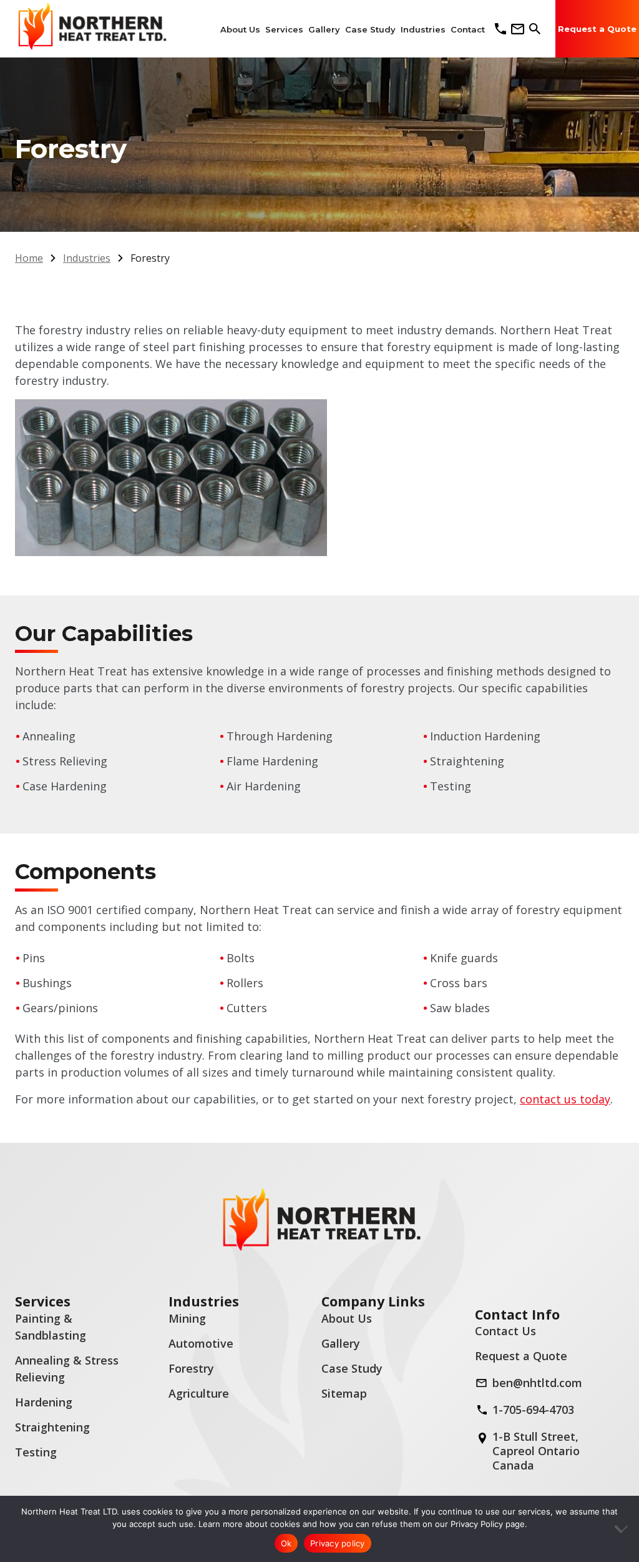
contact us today (565, 1099)
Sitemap (344, 1393)
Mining (187, 1318)
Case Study (352, 1368)
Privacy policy (337, 1543)
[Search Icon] (534, 28)
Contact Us (505, 1330)
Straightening (52, 1427)
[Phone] (500, 28)
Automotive (200, 1343)
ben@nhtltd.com (537, 1382)
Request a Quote (521, 1355)
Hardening (43, 1402)
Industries (86, 258)
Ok (286, 1543)
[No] (623, 1529)
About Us (346, 1318)
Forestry (191, 1368)
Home (29, 258)
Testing (36, 1452)
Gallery (340, 1343)
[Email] (517, 29)
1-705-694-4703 (533, 1409)
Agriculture (198, 1393)
